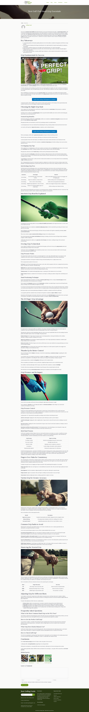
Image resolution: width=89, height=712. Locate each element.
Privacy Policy (56, 698)
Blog (51, 2)
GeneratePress (50, 710)
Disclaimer (60, 2)
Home (48, 2)
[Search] (33, 695)
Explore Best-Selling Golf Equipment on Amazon (44, 99)
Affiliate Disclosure (57, 696)
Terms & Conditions (57, 699)
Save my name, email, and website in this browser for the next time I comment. (36, 682)
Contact (65, 2)
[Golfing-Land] (23, 28)
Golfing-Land (29, 25)
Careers (55, 695)
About (55, 2)
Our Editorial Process (58, 693)
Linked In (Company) (41, 704)
